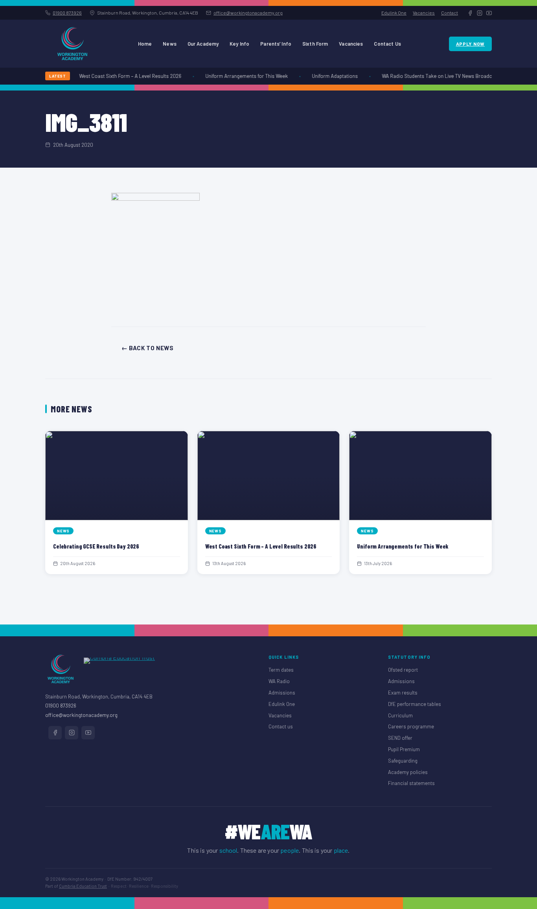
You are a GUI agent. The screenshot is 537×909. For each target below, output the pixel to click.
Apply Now (470, 43)
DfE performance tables (414, 704)
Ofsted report (403, 670)
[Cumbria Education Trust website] (119, 669)
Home (145, 44)
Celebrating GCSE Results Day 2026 (96, 546)
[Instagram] (479, 13)
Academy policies (408, 772)
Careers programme (411, 726)
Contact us (280, 726)
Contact (449, 12)
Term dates (281, 670)
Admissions (281, 692)
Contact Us (387, 44)
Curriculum (400, 715)
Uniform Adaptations (331, 76)
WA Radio (279, 681)
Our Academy (203, 44)
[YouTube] (489, 13)
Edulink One (393, 12)
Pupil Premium (404, 749)
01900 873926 (67, 12)
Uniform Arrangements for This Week (242, 76)
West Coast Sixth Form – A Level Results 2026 (126, 76)
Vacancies (424, 12)
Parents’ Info (275, 44)
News (170, 44)
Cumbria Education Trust (83, 886)
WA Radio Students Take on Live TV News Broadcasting (440, 76)
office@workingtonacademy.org (248, 12)
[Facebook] (470, 13)
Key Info (239, 44)
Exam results (402, 692)
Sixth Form (315, 44)
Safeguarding (402, 761)
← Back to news (147, 347)
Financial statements (411, 783)
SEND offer (400, 738)
